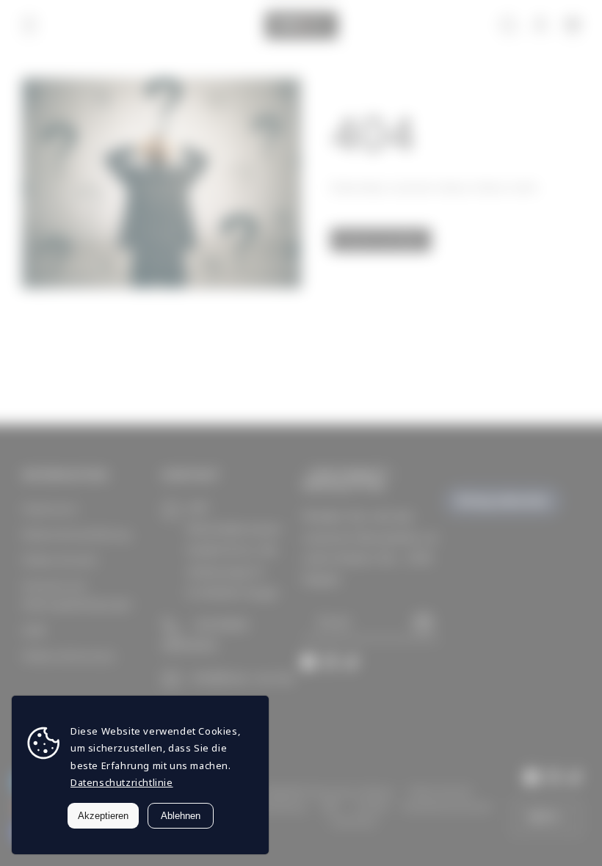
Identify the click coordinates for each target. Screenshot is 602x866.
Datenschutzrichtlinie (121, 782)
